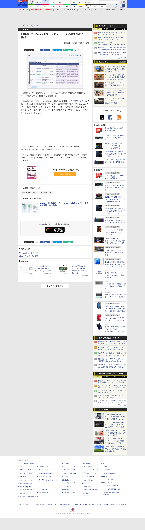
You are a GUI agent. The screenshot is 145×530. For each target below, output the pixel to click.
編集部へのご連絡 (65, 504)
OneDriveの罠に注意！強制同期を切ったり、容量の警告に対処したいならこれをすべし (112, 367)
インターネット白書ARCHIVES (29, 496)
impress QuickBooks (110, 473)
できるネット (24, 493)
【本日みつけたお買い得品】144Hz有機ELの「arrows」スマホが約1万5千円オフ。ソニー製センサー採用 (112, 39)
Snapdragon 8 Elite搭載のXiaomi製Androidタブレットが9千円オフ (115, 232)
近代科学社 (65, 489)
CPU (101, 10)
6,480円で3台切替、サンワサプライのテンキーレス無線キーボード (115, 297)
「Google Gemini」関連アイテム (65, 170)
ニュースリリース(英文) (29, 256)
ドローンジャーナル (26, 480)
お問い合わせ (40, 504)
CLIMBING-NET (69, 486)
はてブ (58, 50)
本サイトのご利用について (25, 504)
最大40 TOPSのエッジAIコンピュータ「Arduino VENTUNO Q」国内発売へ (115, 329)
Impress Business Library (47, 473)
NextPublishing (43, 492)
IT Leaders (23, 476)
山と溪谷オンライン (70, 483)
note (69, 50)
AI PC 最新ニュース (46, 192)
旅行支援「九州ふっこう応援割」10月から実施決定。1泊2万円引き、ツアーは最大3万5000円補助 (112, 387)
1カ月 (123, 29)
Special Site (103, 62)
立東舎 (66, 476)
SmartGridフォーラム (45, 466)
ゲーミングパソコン (70, 10)
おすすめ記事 (103, 409)
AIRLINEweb (88, 466)
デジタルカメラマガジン (27, 489)
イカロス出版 (86, 463)
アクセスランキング (106, 26)
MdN (83, 483)
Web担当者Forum (25, 470)
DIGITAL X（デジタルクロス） (48, 480)
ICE (102, 463)
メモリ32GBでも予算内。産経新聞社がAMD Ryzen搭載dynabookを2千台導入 (115, 69)
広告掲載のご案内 (52, 504)
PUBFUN (104, 476)
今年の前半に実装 (76, 101)
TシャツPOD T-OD (70, 473)
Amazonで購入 (65, 174)
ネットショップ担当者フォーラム (49, 470)
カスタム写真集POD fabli (112, 489)
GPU (94, 10)
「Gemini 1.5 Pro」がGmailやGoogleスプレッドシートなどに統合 (43, 268)
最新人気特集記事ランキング (109, 338)
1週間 (114, 29)
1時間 (97, 29)
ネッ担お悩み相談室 (26, 483)
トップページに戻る (55, 286)
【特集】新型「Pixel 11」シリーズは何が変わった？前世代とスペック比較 (115, 433)
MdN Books (87, 486)
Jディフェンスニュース (91, 470)
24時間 (106, 29)
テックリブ (85, 493)
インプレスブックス (45, 489)
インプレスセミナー (45, 476)
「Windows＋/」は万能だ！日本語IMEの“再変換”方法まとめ (115, 252)
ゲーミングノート (84, 10)
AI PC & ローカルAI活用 (29, 192)
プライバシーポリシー (80, 504)
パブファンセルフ (109, 479)
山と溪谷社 (65, 480)
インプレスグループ (103, 504)
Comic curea (107, 470)
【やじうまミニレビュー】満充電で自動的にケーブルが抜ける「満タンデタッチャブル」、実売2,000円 (112, 44)
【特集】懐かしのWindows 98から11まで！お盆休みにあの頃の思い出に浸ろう (115, 449)
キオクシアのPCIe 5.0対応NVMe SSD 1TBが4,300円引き (115, 138)
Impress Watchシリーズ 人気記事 (111, 374)
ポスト (30, 50)
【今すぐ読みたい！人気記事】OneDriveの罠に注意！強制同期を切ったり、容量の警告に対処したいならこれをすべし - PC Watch (112, 49)
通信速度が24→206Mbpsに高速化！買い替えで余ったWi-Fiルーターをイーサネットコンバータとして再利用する (112, 343)
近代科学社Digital (69, 492)
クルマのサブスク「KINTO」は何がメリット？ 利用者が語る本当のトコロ (115, 92)
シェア (47, 50)
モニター (58, 10)
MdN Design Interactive (91, 489)
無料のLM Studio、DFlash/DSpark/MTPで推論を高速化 (114, 275)
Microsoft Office (110, 10)
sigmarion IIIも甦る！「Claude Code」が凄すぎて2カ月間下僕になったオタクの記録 (111, 349)
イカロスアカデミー (90, 480)
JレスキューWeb (89, 476)
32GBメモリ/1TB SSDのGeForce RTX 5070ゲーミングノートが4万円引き (115, 146)
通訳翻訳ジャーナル (90, 473)
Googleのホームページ (28, 253)
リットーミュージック (71, 466)
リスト (37, 50)
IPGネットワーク (106, 483)
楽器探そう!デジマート (71, 470)
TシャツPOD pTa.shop (111, 485)
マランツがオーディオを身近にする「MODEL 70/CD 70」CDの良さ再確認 (115, 100)
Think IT (22, 466)
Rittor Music (66, 463)
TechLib (86, 496)
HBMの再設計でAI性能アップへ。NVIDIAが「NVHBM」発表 (115, 286)
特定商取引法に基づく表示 (119, 504)
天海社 (106, 466)
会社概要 (91, 504)
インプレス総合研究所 (26, 473)
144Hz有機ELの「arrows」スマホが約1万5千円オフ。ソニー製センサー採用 (115, 154)
